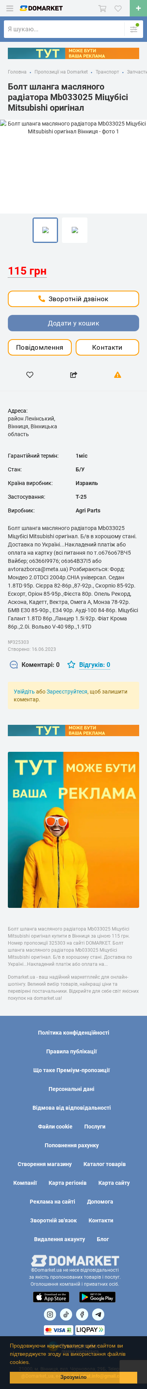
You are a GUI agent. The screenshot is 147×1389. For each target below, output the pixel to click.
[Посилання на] (50, 1314)
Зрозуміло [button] (73, 1377)
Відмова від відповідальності (72, 1108)
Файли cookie (55, 1126)
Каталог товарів (104, 1164)
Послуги (94, 1126)
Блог (103, 1239)
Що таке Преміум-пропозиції (71, 1070)
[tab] (35, 665)
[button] (33, 1363)
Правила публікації (71, 1051)
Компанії (25, 1183)
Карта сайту (114, 1183)
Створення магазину (45, 1164)
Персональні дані (71, 1089)
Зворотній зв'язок (53, 1220)
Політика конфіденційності (73, 1033)
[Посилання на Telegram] (98, 1314)
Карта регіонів (68, 1183)
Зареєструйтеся (67, 691)
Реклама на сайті (52, 1202)
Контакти (107, 347)
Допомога (100, 1202)
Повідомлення (40, 347)
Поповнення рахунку (72, 1145)
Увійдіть (24, 691)
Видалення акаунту (59, 1239)
